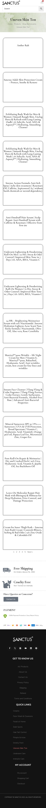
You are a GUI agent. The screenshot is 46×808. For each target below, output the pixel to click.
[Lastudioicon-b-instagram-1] (20, 648)
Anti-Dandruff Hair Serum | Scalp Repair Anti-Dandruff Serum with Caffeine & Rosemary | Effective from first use (23, 221)
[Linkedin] (31, 648)
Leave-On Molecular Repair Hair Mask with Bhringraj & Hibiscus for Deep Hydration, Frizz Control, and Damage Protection (23, 496)
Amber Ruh (23, 45)
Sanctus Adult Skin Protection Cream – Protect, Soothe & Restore (23, 81)
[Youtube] (26, 648)
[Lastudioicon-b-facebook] (10, 648)
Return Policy (34, 615)
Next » (30, 552)
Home (10, 24)
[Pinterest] (36, 648)
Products (17, 24)
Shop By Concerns (29, 24)
